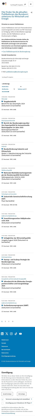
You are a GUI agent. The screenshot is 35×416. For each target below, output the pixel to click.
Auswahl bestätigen (7, 394)
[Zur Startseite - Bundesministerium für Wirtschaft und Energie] (5, 4)
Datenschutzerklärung (8, 413)
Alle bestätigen (21, 394)
